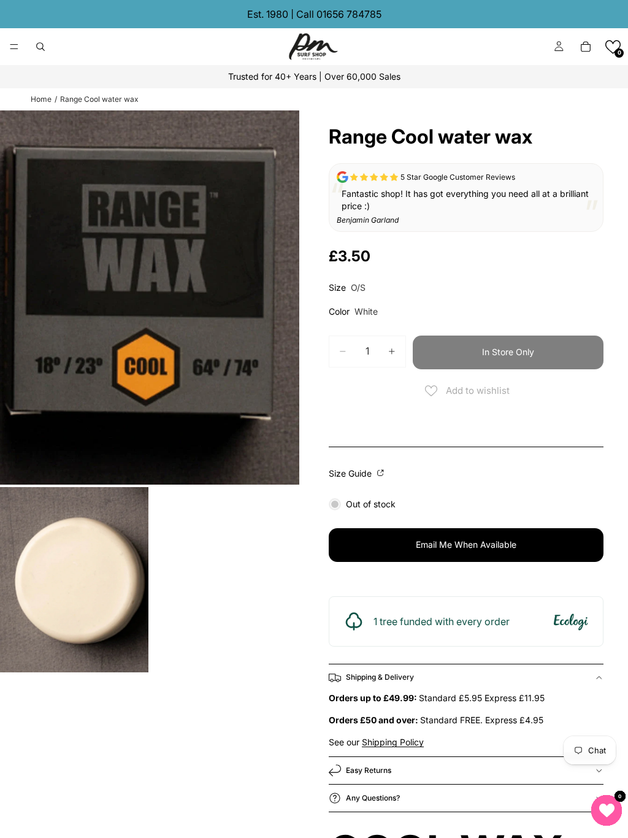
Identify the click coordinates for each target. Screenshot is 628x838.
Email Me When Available (466, 544)
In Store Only (508, 352)
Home (41, 99)
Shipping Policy (393, 742)
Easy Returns (368, 770)
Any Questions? (373, 797)
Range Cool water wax (99, 99)
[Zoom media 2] (74, 580)
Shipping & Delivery (380, 677)
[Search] (40, 46)
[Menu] (14, 47)
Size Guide (351, 473)
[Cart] (585, 46)
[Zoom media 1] (149, 297)
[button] (613, 47)
